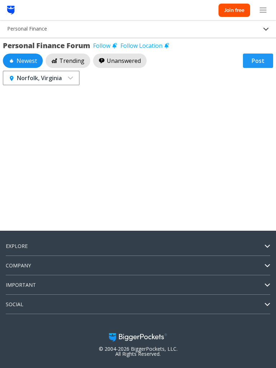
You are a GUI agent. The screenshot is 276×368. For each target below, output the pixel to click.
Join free (234, 10)
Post (258, 61)
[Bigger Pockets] (11, 10)
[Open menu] (263, 10)
